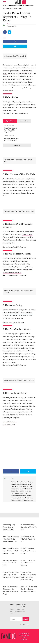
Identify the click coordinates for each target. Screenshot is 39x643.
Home (4, 5)
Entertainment (12, 5)
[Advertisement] (19, 447)
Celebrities (21, 5)
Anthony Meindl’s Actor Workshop (20, 312)
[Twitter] (9, 32)
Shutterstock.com (9, 424)
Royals (11, 604)
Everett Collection (9, 422)
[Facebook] (5, 32)
